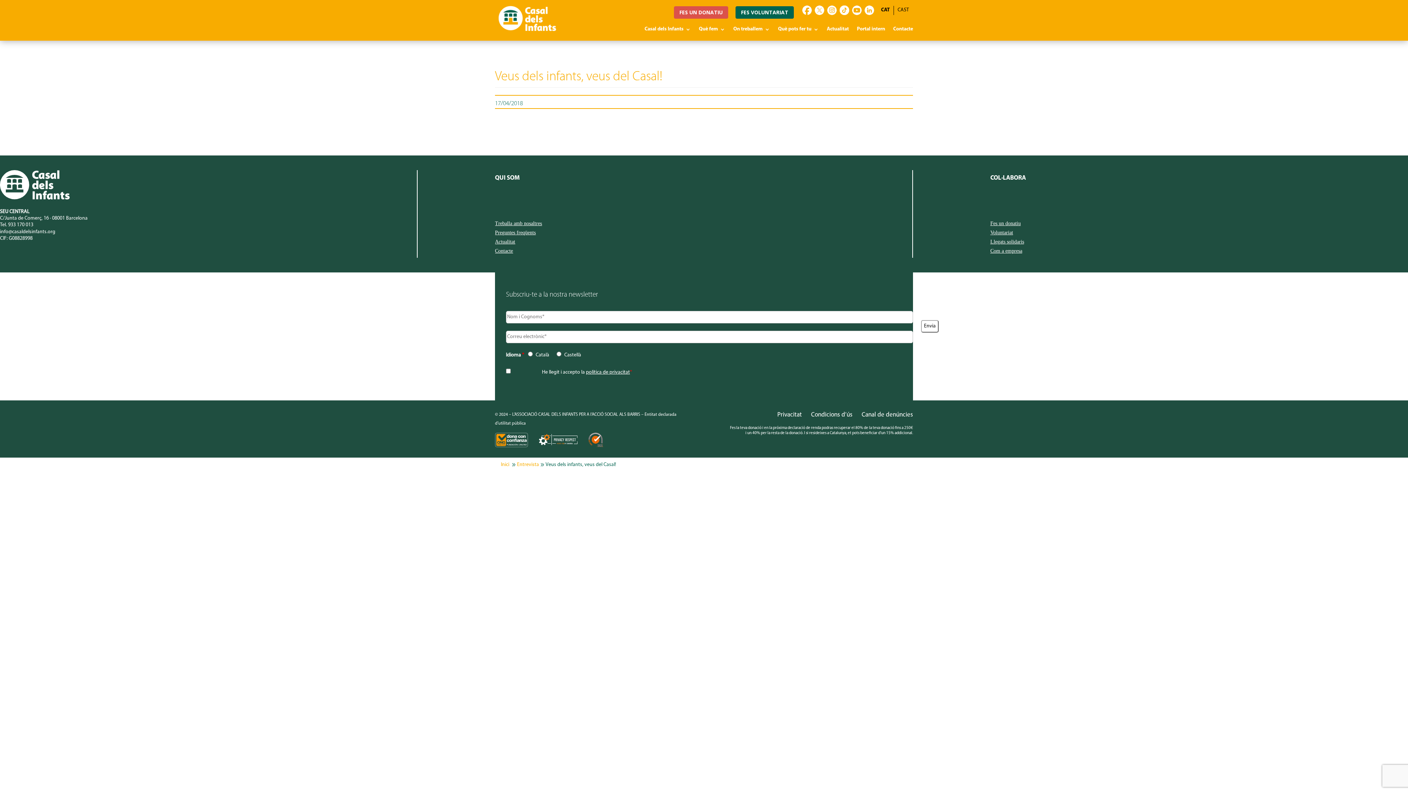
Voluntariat (1001, 232)
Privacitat (789, 415)
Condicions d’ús (831, 415)
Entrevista (528, 464)
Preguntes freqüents (515, 232)
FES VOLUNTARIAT (764, 12)
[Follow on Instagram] (832, 10)
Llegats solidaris (1007, 242)
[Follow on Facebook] (807, 10)
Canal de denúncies (887, 415)
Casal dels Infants (664, 29)
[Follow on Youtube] (857, 10)
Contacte (903, 29)
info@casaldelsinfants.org (27, 232)
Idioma (515, 355)
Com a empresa (1006, 251)
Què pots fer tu (794, 29)
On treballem (748, 29)
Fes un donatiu (1005, 223)
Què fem (708, 29)
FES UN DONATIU (701, 12)
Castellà (572, 355)
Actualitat (838, 29)
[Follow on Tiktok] (844, 10)
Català (542, 355)
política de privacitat (608, 372)
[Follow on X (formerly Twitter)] (819, 10)
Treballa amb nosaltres (518, 223)
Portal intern (871, 29)
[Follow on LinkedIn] (869, 10)
